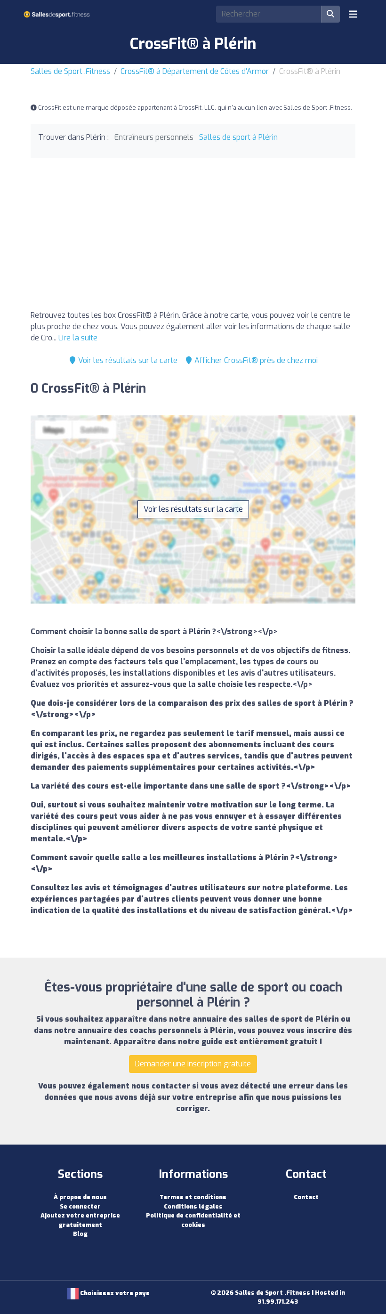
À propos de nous (80, 1197)
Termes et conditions (193, 1197)
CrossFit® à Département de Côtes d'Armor (195, 71)
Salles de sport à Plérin (238, 137)
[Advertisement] (193, 236)
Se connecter (80, 1206)
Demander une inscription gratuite (193, 1064)
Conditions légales (193, 1206)
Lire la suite (77, 338)
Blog (80, 1234)
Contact (306, 1197)
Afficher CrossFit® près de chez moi (255, 360)
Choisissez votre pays (114, 1293)
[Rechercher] (330, 14)
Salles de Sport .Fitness (70, 71)
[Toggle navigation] (353, 14)
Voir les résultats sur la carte (126, 360)
